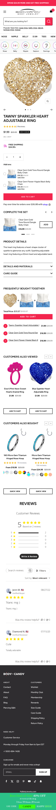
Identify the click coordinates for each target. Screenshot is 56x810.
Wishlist (34, 687)
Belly (25, 36)
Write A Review (29, 556)
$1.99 (35, 36)
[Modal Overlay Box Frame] (28, 801)
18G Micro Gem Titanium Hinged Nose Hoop (15, 457)
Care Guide (36, 713)
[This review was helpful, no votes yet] (42, 619)
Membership (36, 697)
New (53, 36)
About (6, 692)
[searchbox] (16, 570)
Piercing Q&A (9, 708)
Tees (44, 36)
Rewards (35, 702)
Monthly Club (37, 692)
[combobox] (37, 578)
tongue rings (8, 30)
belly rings (33, 28)
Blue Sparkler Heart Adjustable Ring (41, 390)
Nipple (14, 36)
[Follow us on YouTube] (29, 781)
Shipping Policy (38, 718)
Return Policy (37, 723)
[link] (7, 472)
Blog (5, 702)
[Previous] (4, 110)
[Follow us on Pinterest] (23, 781)
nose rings (23, 28)
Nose (4, 36)
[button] (46, 357)
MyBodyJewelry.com (28, 792)
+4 (28, 472)
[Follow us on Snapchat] (41, 781)
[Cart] (51, 12)
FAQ (5, 697)
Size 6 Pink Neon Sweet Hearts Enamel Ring (15, 390)
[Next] (51, 110)
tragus (17, 30)
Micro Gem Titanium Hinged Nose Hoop (41, 457)
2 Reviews (20, 126)
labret (40, 28)
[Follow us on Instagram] (18, 781)
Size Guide (36, 708)
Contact (7, 687)
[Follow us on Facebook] (6, 781)
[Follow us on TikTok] (35, 781)
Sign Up (43, 772)
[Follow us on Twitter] (12, 781)
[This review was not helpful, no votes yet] (47, 619)
